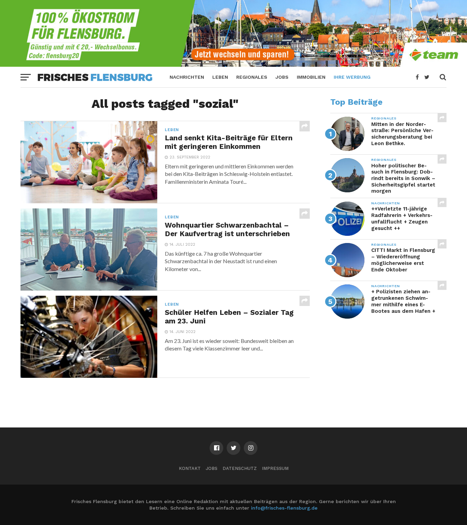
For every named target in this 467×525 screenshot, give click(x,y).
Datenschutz (240, 468)
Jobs (282, 77)
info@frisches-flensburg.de (284, 508)
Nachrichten (187, 77)
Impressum (275, 468)
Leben (220, 77)
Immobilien (311, 77)
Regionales (251, 77)
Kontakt (190, 468)
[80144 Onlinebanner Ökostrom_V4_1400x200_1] (233, 64)
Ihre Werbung (352, 77)
